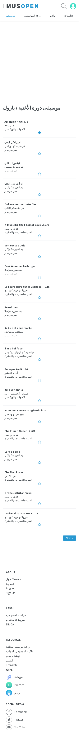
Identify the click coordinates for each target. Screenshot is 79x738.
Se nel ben (11, 307)
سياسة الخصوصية (16, 615)
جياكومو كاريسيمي (14, 166)
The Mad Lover (13, 472)
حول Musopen (14, 579)
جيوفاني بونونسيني (14, 414)
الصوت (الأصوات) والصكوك (18, 232)
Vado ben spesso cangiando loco (25, 410)
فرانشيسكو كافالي (14, 208)
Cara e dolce (12, 451)
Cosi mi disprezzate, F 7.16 (21, 513)
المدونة (10, 584)
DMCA (10, 624)
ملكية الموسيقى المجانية (20, 651)
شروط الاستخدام (15, 620)
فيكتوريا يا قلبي (12, 163)
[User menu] (73, 6)
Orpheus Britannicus (17, 493)
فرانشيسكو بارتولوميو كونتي (19, 352)
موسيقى (10, 15)
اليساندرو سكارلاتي (14, 187)
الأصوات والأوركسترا (15, 129)
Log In (10, 588)
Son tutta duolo (15, 245)
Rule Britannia (13, 389)
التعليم (9, 660)
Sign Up (10, 593)
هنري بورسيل (11, 228)
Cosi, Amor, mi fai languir (20, 266)
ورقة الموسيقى (32, 15)
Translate (12, 665)
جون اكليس (10, 476)
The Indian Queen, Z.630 (19, 431)
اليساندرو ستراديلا (13, 270)
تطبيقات (68, 15)
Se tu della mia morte (18, 328)
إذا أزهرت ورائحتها (13, 183)
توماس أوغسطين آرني (16, 393)
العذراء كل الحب (12, 142)
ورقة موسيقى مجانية (18, 646)
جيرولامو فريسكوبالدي (16, 290)
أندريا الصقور (11, 373)
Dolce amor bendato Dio (20, 204)
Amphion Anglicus (16, 122)
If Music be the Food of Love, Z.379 (26, 225)
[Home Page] (20, 6)
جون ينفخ (9, 125)
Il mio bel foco (13, 348)
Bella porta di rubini (17, 369)
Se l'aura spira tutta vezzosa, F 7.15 (26, 286)
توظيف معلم (13, 656)
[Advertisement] (39, 60)
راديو (52, 15)
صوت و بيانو (10, 150)
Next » (69, 538)
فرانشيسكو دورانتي (14, 146)
